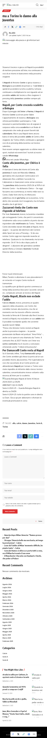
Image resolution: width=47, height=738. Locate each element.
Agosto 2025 (7, 622)
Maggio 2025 (7, 632)
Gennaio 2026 (8, 606)
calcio (18, 423)
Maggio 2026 (7, 594)
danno (24, 423)
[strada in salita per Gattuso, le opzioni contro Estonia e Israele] (38, 677)
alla (13, 423)
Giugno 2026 (7, 591)
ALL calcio (12, 33)
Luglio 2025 (7, 625)
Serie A (6, 11)
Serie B (5, 660)
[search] (37, 5)
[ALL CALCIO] (13, 5)
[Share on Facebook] (8, 27)
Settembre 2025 (9, 619)
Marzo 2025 (7, 638)
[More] (24, 27)
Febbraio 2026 (8, 603)
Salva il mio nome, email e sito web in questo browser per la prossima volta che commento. (23, 505)
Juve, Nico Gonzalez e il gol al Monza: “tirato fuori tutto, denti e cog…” (16, 714)
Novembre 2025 (8, 613)
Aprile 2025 (7, 635)
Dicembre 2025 (8, 610)
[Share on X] (12, 27)
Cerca (40, 521)
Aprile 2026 (7, 597)
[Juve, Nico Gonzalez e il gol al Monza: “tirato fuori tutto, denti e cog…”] (38, 713)
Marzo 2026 (7, 600)
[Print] (20, 27)
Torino (5, 427)
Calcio (5, 653)
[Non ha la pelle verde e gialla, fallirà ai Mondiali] (38, 701)
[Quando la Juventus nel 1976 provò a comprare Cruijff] (38, 689)
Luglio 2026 (7, 587)
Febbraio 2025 (8, 641)
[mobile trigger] (5, 5)
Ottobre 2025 (7, 616)
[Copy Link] (16, 27)
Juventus (31, 423)
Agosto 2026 (7, 584)
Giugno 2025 (7, 628)
